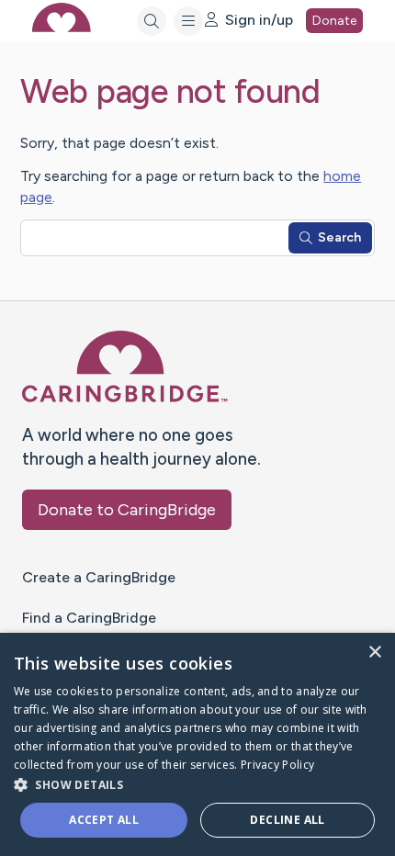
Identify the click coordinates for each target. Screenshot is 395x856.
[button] (197, 783)
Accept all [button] (104, 820)
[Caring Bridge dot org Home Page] (125, 398)
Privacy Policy (277, 764)
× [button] (374, 652)
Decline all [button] (287, 820)
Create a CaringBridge (98, 577)
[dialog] (197, 744)
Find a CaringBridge (89, 617)
